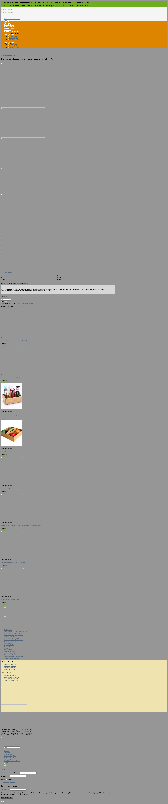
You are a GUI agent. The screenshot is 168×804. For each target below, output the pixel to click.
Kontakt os (7, 30)
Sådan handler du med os (11, 677)
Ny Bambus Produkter (11, 651)
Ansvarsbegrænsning (10, 666)
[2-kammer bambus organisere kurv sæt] (8, 624)
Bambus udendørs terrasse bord (13, 640)
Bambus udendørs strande (12, 638)
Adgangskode (5, 776)
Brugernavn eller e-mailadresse (10, 772)
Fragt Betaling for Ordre (12, 31)
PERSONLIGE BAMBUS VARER (14, 656)
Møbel (6, 648)
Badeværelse (8, 630)
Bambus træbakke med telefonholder (12, 378)
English (15, 38)
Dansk (6, 34)
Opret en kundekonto (6, 797)
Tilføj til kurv (4, 301)
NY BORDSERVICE (10, 653)
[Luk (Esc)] (1, 801)
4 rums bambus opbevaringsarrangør (12, 415)
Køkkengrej (7, 646)
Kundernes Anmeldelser (11, 678)
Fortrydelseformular (10, 675)
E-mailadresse (5, 789)
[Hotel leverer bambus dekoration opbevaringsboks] (8, 615)
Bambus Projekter (10, 26)
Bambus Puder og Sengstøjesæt (13, 635)
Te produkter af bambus (11, 658)
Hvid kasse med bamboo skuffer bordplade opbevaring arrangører (21, 525)
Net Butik (7, 23)
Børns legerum (8, 643)
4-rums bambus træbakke (8, 451)
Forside (6, 21)
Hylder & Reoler (9, 645)
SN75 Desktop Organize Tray (10, 599)
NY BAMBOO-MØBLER (11, 650)
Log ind (3, 779)
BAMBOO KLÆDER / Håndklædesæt (15, 631)
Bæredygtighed (9, 25)
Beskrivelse (8, 272)
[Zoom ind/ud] (3, 801)
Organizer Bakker (11, 55)
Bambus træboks (9, 636)
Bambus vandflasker (10, 641)
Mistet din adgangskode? (8, 782)
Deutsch (16, 39)
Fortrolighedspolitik (10, 667)
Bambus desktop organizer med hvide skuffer (14, 341)
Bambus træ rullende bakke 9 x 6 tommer (13, 562)
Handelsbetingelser (10, 664)
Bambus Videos (9, 28)
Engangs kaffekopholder (8, 488)
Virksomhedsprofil (9, 669)
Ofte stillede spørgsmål (11, 680)
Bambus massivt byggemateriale (14, 633)
